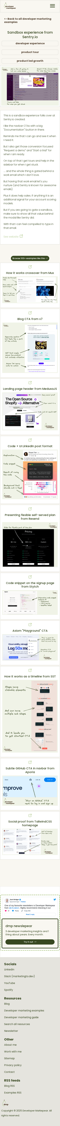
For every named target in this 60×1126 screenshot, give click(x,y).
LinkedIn (9, 969)
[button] (52, 6)
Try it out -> (30, 941)
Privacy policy (13, 1065)
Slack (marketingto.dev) (19, 976)
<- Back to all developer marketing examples (27, 20)
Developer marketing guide (21, 1017)
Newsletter (11, 1031)
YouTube (9, 983)
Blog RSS (9, 1086)
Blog (7, 1003)
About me (10, 1044)
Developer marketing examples (24, 1010)
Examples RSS (12, 1092)
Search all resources (17, 1024)
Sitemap (9, 1058)
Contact (9, 1072)
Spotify (8, 990)
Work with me (13, 1051)
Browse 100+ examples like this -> (30, 258)
